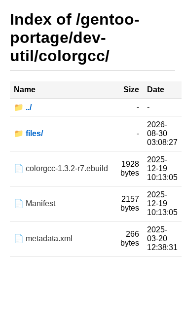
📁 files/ (28, 133)
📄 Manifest (34, 203)
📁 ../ (23, 107)
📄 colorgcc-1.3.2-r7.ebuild (61, 168)
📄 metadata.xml (43, 238)
